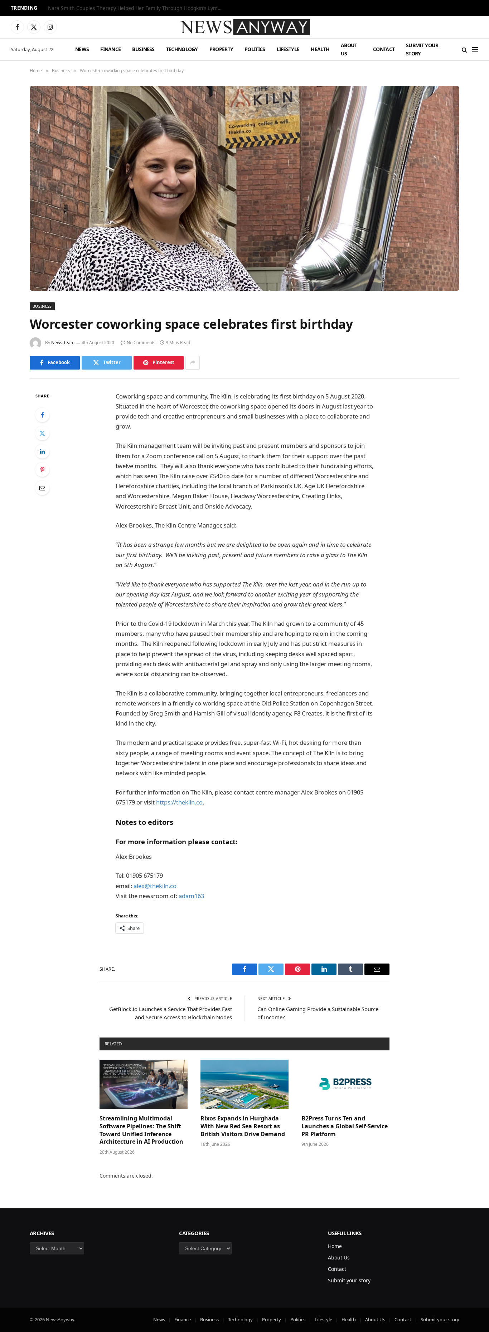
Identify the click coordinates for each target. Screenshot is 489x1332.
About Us (349, 49)
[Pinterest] (42, 469)
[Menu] (475, 49)
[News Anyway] (244, 27)
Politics (255, 49)
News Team (62, 343)
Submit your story (422, 49)
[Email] (42, 488)
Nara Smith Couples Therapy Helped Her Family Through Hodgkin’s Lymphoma (137, 8)
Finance (110, 49)
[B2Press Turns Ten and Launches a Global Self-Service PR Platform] (345, 1084)
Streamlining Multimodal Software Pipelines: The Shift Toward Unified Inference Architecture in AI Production (141, 1130)
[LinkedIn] (42, 451)
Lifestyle (288, 49)
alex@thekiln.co (155, 886)
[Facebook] (42, 415)
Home (335, 1246)
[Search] (464, 49)
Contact (383, 49)
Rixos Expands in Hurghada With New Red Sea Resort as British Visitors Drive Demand (242, 1126)
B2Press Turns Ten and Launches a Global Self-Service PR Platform (344, 1126)
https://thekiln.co (179, 802)
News (82, 49)
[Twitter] (42, 433)
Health (320, 49)
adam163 (191, 896)
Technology (182, 49)
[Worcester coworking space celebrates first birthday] (244, 188)
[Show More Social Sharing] (192, 363)
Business (143, 49)
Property (221, 49)
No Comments (141, 343)
